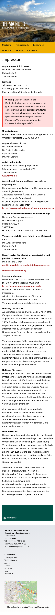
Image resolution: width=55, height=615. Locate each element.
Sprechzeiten (10, 555)
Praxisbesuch (22, 44)
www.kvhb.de (9, 175)
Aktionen (8, 563)
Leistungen (38, 44)
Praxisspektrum (11, 557)
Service (19, 50)
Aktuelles (8, 568)
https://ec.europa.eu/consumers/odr (21, 286)
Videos (7, 565)
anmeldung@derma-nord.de (20, 546)
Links (6, 571)
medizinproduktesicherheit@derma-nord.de (26, 265)
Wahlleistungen (11, 560)
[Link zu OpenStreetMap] (21, 593)
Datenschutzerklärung (14, 270)
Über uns (6, 50)
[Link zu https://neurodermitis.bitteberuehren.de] (27, 512)
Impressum (32, 50)
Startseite (6, 44)
